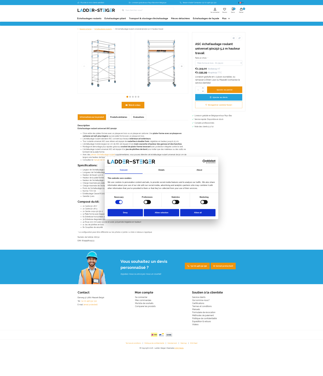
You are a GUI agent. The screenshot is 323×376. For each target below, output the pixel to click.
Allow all (198, 212)
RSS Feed (193, 343)
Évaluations (138, 117)
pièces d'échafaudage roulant (103, 155)
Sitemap (183, 343)
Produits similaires (118, 117)
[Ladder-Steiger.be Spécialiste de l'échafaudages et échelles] (96, 10)
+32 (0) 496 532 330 (198, 266)
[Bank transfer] (169, 335)
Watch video (134, 105)
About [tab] (199, 170)
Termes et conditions (133, 343)
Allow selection (161, 212)
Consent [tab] (123, 170)
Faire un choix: (201, 58)
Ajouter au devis (220, 97)
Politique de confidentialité (154, 343)
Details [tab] (161, 170)
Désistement (172, 343)
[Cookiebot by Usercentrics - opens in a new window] (204, 162)
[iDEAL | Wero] (154, 335)
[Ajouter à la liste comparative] (239, 38)
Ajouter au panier (225, 90)
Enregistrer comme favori (220, 105)
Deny (125, 212)
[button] (233, 38)
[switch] (147, 202)
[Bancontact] (161, 335)
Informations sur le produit (92, 117)
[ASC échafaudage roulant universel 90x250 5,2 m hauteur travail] (104, 63)
